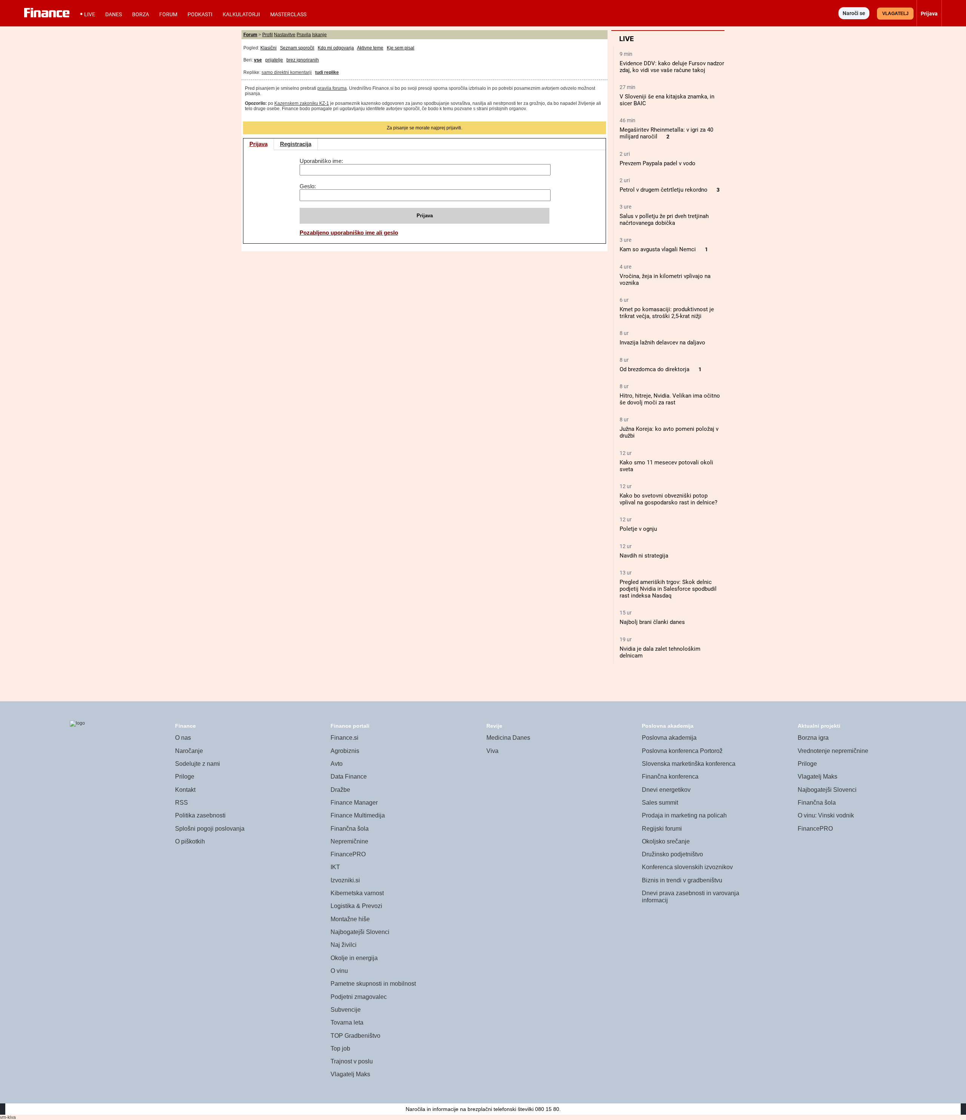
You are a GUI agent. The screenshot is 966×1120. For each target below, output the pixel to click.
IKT (335, 867)
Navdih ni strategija (644, 555)
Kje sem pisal (400, 48)
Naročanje (189, 751)
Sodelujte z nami (197, 763)
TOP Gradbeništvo (355, 1035)
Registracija (295, 144)
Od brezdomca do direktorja (654, 369)
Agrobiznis (345, 751)
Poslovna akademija (669, 737)
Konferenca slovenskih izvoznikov (687, 867)
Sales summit (660, 802)
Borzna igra (813, 737)
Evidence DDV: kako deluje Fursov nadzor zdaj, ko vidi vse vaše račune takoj (672, 67)
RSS (181, 802)
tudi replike (327, 72)
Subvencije (346, 1009)
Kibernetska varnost (357, 893)
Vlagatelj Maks (350, 1074)
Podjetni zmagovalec (359, 997)
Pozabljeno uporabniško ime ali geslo (349, 232)
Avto (337, 763)
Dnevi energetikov (666, 790)
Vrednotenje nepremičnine (833, 751)
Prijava (258, 144)
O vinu (339, 971)
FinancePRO (348, 854)
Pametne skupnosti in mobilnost (373, 983)
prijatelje (274, 60)
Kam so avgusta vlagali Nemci (658, 249)
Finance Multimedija (358, 815)
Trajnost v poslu (352, 1061)
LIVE (89, 14)
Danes (113, 14)
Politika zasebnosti (200, 815)
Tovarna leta (347, 1022)
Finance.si (344, 737)
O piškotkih (190, 841)
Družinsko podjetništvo (672, 854)
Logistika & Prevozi (356, 906)
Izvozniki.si (345, 880)
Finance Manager (354, 802)
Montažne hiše (350, 919)
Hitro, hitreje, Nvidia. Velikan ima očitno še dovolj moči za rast (670, 399)
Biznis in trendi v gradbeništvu (682, 880)
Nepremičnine (349, 841)
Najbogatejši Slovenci (360, 932)
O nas (183, 737)
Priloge (184, 776)
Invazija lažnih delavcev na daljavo (662, 342)
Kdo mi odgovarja (336, 48)
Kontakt (185, 790)
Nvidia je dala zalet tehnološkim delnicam (660, 652)
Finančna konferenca (670, 776)
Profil (267, 34)
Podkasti (200, 14)
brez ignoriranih (302, 60)
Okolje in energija (354, 958)
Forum (168, 14)
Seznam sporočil (297, 48)
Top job (340, 1048)
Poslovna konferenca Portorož (682, 751)
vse (258, 60)
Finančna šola (350, 828)
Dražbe (340, 790)
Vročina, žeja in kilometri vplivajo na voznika (665, 279)
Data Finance (349, 776)
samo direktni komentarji (286, 72)
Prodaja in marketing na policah (684, 815)
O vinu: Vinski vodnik (826, 815)
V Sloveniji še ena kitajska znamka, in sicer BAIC (667, 100)
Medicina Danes (508, 737)
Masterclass (288, 14)
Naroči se (854, 13)
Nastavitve (284, 34)
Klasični (268, 48)
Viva (492, 751)
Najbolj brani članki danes (652, 622)
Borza (140, 14)
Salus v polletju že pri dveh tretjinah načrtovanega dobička (664, 219)
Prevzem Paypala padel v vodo (657, 163)
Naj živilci (344, 945)
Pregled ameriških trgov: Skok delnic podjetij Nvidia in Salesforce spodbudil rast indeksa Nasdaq (668, 589)
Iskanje (319, 34)
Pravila (304, 34)
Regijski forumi (662, 828)
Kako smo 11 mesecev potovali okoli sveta (666, 466)
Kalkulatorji (241, 14)
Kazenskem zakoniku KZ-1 (301, 103)
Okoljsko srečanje (666, 841)
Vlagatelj (895, 13)
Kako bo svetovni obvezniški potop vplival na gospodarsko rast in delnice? (668, 499)
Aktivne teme (370, 48)
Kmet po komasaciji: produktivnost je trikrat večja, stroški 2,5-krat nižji (667, 313)
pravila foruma (332, 88)
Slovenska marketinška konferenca (688, 763)
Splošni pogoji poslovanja (210, 828)
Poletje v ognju (638, 528)
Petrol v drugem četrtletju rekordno (664, 189)
